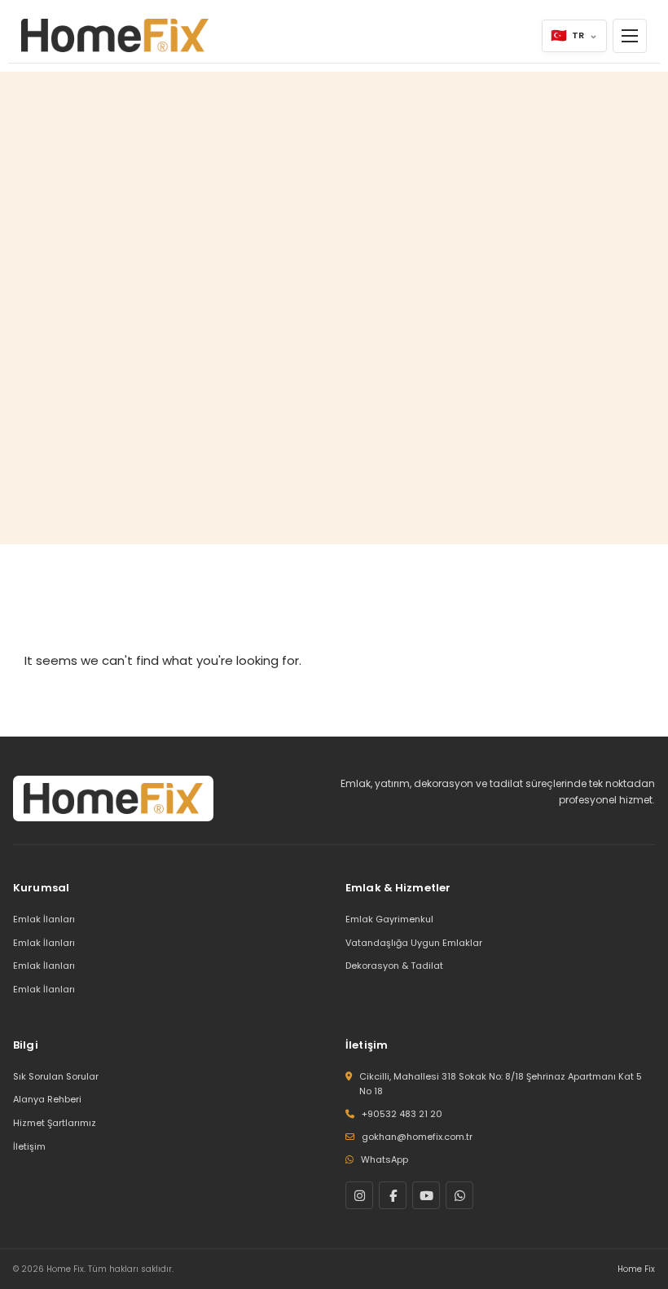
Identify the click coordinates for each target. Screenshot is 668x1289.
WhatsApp (384, 1159)
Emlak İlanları (44, 919)
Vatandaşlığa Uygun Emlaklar (413, 942)
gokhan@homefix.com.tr (417, 1136)
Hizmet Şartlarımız (54, 1122)
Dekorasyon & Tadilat (394, 965)
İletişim (29, 1146)
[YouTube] (426, 1195)
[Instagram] (359, 1195)
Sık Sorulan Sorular (56, 1076)
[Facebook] (393, 1195)
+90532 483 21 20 (402, 1113)
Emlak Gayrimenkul (389, 919)
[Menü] (630, 36)
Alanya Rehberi (47, 1099)
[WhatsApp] (459, 1195)
